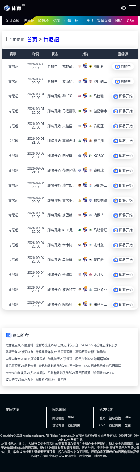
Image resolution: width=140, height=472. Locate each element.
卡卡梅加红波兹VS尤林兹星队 (25, 373)
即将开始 (54, 96)
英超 (56, 21)
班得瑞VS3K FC (103, 373)
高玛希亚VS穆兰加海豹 (90, 352)
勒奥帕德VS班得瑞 (60, 359)
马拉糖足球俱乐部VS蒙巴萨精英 (69, 373)
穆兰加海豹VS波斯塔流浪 (92, 359)
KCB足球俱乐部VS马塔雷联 (102, 365)
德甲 (78, 21)
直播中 (52, 66)
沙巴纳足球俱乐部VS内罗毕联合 (60, 365)
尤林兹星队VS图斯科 (19, 345)
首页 (32, 39)
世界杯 (29, 21)
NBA (118, 21)
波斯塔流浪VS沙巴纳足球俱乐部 (57, 345)
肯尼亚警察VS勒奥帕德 (21, 365)
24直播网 (78, 435)
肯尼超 (51, 39)
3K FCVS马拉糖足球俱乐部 (99, 345)
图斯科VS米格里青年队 (51, 379)
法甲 (89, 21)
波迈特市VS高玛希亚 (19, 379)
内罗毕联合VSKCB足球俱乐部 (25, 359)
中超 (67, 21)
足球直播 (12, 21)
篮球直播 (104, 21)
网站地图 (58, 418)
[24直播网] (14, 10)
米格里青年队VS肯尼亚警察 (54, 352)
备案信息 (77, 440)
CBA (130, 21)
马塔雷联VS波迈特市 (19, 352)
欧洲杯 (43, 21)
